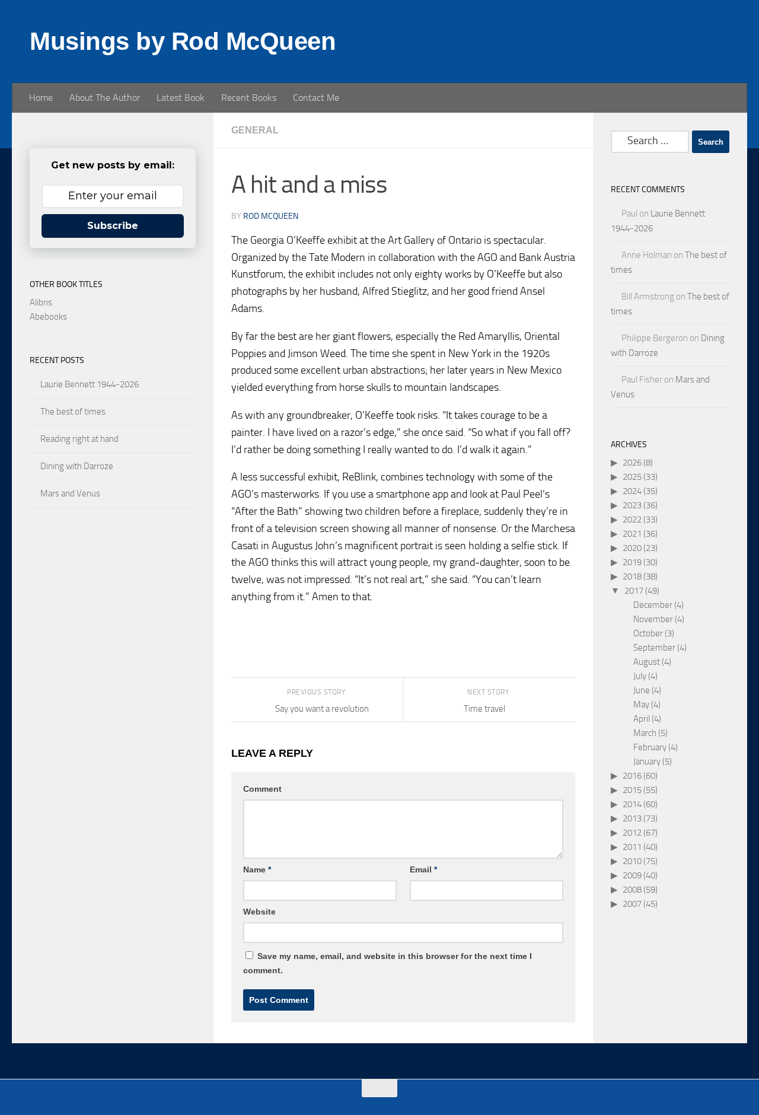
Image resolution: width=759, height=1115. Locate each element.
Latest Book (181, 97)
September (654, 647)
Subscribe (112, 225)
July (639, 676)
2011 (632, 847)
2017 (633, 590)
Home (41, 97)
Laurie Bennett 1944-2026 (89, 384)
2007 (632, 904)
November (653, 619)
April (641, 718)
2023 (632, 505)
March (644, 733)
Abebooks (48, 316)
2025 (632, 477)
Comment (262, 789)
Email (423, 869)
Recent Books (248, 97)
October (648, 633)
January (647, 761)
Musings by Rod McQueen (183, 41)
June (641, 690)
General (255, 130)
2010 (632, 861)
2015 (632, 790)
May (641, 704)
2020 (632, 548)
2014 (632, 804)
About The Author (104, 97)
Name (257, 869)
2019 (632, 562)
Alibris (41, 302)
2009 (632, 875)
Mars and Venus (70, 493)
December (652, 605)
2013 (632, 818)
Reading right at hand (79, 439)
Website (259, 911)
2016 (632, 775)
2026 (632, 462)
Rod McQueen (270, 216)
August (646, 662)
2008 (632, 889)
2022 (632, 519)
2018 (632, 576)
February (649, 747)
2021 (632, 533)
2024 (632, 491)
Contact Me (316, 97)
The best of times (73, 411)
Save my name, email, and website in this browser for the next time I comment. (387, 963)
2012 (632, 832)
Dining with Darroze (76, 466)
